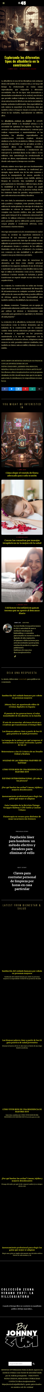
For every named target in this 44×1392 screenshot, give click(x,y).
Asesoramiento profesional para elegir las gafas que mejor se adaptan (22, 797)
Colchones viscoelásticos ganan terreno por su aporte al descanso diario (22, 610)
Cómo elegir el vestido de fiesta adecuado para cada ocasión (22, 474)
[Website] (15, 656)
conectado (23, 679)
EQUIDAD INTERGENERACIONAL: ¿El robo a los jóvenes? (22, 779)
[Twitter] (18, 389)
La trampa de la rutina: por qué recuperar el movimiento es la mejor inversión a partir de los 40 (22, 742)
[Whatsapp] (32, 389)
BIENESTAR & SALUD (28, 69)
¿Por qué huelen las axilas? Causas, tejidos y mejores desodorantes (22, 788)
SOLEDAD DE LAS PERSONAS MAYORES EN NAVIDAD (22, 761)
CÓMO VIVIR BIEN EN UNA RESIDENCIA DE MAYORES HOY (22, 770)
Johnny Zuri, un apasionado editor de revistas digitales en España (22, 705)
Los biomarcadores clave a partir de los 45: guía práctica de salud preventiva (22, 732)
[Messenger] (11, 389)
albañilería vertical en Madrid (18, 121)
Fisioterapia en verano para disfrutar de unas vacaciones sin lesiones (22, 818)
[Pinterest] (25, 389)
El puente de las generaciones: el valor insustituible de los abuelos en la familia (22, 714)
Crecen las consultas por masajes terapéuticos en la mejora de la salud (22, 541)
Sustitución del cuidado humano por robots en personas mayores (22, 697)
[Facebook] (4, 389)
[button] (34, 1364)
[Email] (39, 389)
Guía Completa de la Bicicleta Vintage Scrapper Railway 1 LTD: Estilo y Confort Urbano (22, 807)
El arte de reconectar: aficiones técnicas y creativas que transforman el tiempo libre (22, 723)
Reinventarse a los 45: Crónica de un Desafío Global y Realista (22, 753)
